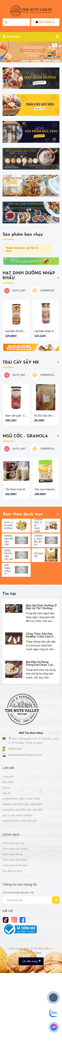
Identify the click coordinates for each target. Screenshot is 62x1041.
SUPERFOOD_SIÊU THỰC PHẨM (48, 290)
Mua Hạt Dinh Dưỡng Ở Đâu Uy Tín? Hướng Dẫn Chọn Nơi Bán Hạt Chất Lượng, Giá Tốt (41, 609)
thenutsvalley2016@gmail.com (25, 754)
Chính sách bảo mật (14, 843)
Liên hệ (7, 793)
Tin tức (9, 594)
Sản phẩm (8, 782)
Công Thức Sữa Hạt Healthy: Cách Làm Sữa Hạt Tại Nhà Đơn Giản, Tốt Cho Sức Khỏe (41, 638)
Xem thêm (58, 277)
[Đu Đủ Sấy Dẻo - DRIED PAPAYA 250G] (46, 397)
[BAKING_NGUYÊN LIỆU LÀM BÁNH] (21, 540)
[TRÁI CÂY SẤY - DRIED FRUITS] (31, 105)
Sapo (39, 952)
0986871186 (15, 748)
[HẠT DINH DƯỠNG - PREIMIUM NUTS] (31, 78)
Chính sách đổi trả (13, 854)
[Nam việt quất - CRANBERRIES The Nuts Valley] (16, 397)
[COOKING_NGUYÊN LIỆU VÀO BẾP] (51, 540)
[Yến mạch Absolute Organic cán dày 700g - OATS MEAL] (46, 471)
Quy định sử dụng (12, 870)
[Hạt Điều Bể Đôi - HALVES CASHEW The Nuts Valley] (16, 313)
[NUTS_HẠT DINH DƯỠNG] (21, 525)
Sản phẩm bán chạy (23, 235)
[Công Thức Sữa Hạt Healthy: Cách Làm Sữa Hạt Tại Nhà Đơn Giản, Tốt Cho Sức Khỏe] (13, 638)
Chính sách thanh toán (15, 865)
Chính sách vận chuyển (15, 848)
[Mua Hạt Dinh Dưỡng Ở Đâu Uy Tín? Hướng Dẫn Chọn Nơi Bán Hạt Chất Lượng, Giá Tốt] (13, 608)
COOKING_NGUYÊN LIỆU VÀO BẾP (23, 809)
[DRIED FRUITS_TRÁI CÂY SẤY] (21, 555)
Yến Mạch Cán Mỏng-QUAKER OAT (26, 489)
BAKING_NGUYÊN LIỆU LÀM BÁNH (22, 804)
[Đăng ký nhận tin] (55, 900)
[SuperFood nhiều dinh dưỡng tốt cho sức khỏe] (31, 212)
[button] (58, 318)
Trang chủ (8, 776)
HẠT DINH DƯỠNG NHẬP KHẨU (29, 275)
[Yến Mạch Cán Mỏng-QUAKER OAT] (16, 471)
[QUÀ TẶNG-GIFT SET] (31, 132)
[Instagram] (14, 920)
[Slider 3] (31, 52)
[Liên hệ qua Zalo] (53, 1013)
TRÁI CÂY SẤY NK (21, 363)
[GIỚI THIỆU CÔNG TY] (21, 569)
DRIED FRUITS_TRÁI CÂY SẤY (20, 821)
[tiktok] (6, 920)
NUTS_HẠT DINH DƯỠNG (21, 290)
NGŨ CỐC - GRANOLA (25, 436)
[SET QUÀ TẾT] (51, 555)
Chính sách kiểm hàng (15, 859)
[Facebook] (22, 920)
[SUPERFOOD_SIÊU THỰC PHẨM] (51, 525)
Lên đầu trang (30, 961)
